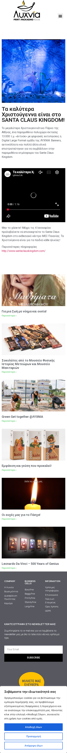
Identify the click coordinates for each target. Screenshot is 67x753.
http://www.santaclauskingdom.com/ (24, 251)
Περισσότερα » (9, 315)
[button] (60, 16)
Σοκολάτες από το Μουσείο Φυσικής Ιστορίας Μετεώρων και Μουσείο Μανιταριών (28, 364)
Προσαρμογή (33, 736)
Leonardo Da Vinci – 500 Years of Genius (30, 563)
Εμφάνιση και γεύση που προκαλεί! (27, 466)
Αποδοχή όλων (33, 727)
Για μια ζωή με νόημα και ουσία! (24, 311)
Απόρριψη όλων (34, 745)
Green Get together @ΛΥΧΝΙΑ (22, 416)
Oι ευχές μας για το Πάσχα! (21, 515)
